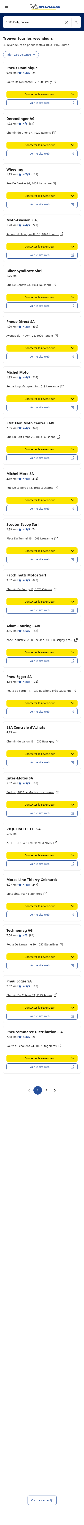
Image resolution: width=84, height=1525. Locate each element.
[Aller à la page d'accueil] (45, 6)
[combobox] (42, 22)
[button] (66, 22)
